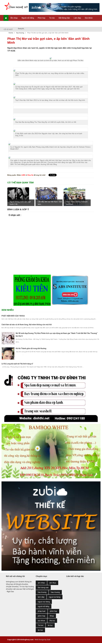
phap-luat (41, 611)
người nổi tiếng (43, 606)
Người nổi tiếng (28, 18)
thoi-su (52, 621)
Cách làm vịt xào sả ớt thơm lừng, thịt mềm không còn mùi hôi (26, 325)
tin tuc (50, 625)
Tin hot (40, 625)
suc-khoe (41, 621)
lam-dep (41, 597)
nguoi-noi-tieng (44, 602)
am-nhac (41, 583)
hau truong (42, 592)
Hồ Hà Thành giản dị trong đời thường (31, 348)
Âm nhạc (14, 18)
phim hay (53, 611)
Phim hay (41, 18)
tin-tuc (40, 630)
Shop (18, 24)
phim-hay (41, 616)
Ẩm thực (8, 24)
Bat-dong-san (43, 588)
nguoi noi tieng (54, 597)
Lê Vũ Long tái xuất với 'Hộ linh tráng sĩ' (17, 364)
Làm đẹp (77, 18)
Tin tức (52, 18)
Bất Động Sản (64, 18)
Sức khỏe (89, 18)
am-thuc (52, 583)
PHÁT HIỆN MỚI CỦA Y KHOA (13, 316)
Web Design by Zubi (42, 640)
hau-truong (55, 592)
